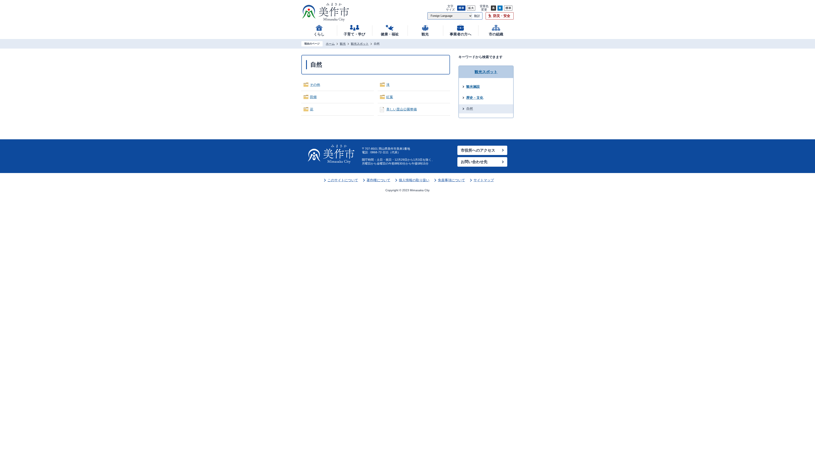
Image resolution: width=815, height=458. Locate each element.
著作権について (378, 180)
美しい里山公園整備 (401, 109)
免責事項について (451, 180)
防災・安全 (501, 16)
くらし (319, 34)
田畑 (313, 97)
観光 (425, 34)
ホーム (330, 43)
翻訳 (477, 16)
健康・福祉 (390, 34)
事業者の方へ (460, 34)
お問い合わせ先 (474, 162)
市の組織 (496, 34)
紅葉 (389, 97)
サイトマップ (484, 180)
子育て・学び (354, 34)
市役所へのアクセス (478, 150)
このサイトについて (342, 180)
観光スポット (360, 43)
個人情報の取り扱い (414, 180)
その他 (315, 85)
